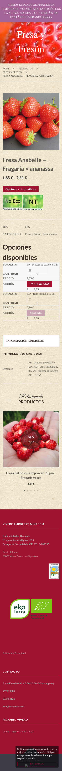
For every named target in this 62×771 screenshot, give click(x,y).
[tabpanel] (31, 448)
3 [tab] (31, 490)
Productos (26, 68)
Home (6, 68)
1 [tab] (24, 490)
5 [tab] (38, 490)
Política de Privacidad (14, 653)
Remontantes (50, 234)
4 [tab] (34, 490)
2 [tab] (27, 490)
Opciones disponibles (20, 189)
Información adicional (25, 340)
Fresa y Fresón (12, 72)
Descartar (47, 17)
